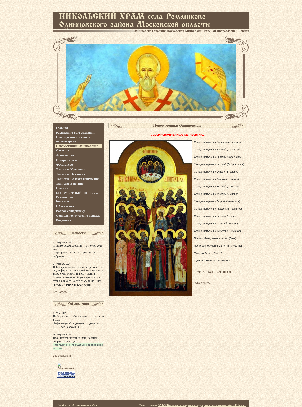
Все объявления (62, 355)
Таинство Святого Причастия (77, 178)
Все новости (60, 292)
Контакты (63, 201)
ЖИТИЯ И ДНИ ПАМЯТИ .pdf (214, 271)
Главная (62, 128)
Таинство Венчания (70, 183)
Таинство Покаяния (70, 174)
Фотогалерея (65, 164)
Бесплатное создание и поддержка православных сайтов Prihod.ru (206, 405)
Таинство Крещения (70, 169)
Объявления (65, 206)
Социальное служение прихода (78, 215)
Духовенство (65, 155)
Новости (62, 188)
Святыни (62, 150)
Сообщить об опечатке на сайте (77, 405)
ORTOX (162, 405)
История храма (67, 160)
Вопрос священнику (70, 211)
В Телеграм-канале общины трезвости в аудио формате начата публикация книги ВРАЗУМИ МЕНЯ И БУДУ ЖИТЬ (78, 270)
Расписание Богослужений (75, 132)
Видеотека (63, 220)
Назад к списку (201, 282)
